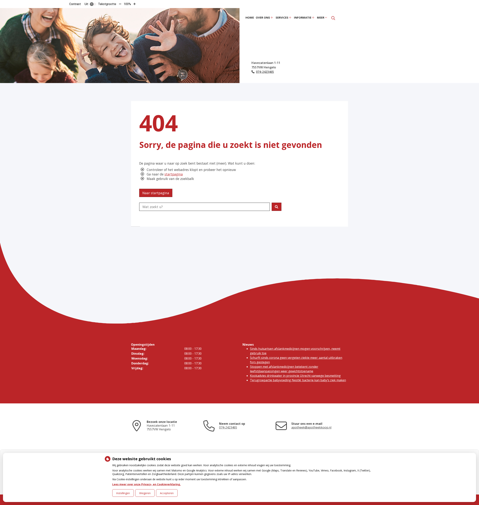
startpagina (173, 174)
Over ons (263, 17)
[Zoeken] (333, 18)
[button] (276, 207)
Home (249, 17)
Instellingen (123, 493)
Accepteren (167, 493)
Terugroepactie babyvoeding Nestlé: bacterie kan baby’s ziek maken (298, 380)
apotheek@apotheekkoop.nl (311, 427)
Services (282, 17)
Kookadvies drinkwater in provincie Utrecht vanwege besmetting (295, 376)
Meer (320, 17)
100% (127, 4)
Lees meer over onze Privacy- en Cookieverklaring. (146, 484)
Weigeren (145, 493)
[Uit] (93, 4)
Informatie (302, 17)
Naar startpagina (155, 193)
